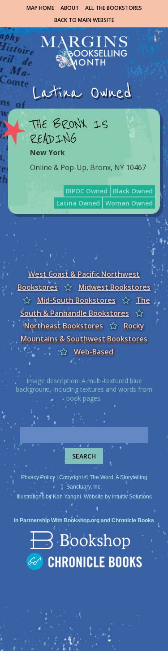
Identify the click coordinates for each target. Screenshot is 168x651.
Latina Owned (78, 203)
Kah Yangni (67, 497)
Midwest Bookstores (114, 287)
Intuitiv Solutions (132, 497)
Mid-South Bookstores (76, 300)
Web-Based (93, 352)
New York (47, 152)
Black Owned (133, 191)
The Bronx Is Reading (69, 132)
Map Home (40, 8)
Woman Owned (129, 203)
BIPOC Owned (87, 191)
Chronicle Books (133, 520)
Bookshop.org (81, 520)
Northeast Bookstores (63, 326)
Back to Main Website (84, 20)
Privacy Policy (38, 477)
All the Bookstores (113, 8)
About (69, 8)
